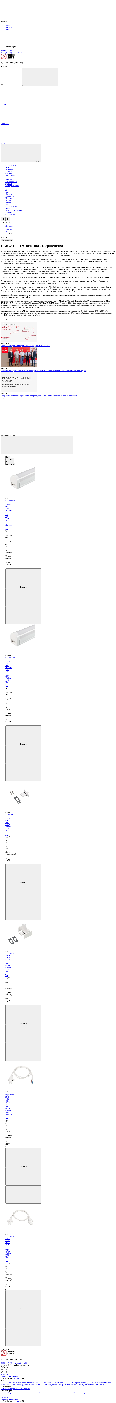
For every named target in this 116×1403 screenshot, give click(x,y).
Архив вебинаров (27, 1393)
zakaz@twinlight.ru (21, 1363)
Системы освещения (9, 195)
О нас (7, 25)
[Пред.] (19, 445)
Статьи (36, 1393)
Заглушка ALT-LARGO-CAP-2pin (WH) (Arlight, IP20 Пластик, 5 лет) (9, 825)
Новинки (9, 226)
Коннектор (9, 462)
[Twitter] (52, 415)
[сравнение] (23, 597)
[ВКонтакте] (18, 415)
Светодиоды (10, 214)
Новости (8, 27)
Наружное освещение (9, 199)
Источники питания (9, 170)
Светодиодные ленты (9, 1383)
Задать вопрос (7, 240)
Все (7, 457)
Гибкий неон (8, 203)
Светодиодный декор (55, 1385)
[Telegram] (52, 433)
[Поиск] (40, 77)
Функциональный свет (91, 1383)
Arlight (16, 1378)
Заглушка (9, 459)
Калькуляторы (55, 1393)
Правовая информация (9, 1376)
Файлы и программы (81, 1393)
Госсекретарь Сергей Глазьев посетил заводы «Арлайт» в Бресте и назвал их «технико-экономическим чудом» (43, 371)
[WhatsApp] (18, 433)
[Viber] (87, 415)
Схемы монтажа (67, 1393)
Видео (10, 1393)
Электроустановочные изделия (75, 1385)
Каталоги (4, 1393)
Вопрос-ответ (44, 1393)
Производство (10, 1389)
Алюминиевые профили (11, 183)
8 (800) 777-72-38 (7, 1363)
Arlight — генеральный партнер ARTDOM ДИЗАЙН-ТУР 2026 (25, 346)
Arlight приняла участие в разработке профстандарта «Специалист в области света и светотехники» (39, 396)
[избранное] (23, 615)
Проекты (8, 29)
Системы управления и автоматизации (48, 1383)
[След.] (55, 445)
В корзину (23, 587)
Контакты (19, 53)
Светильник (10, 464)
